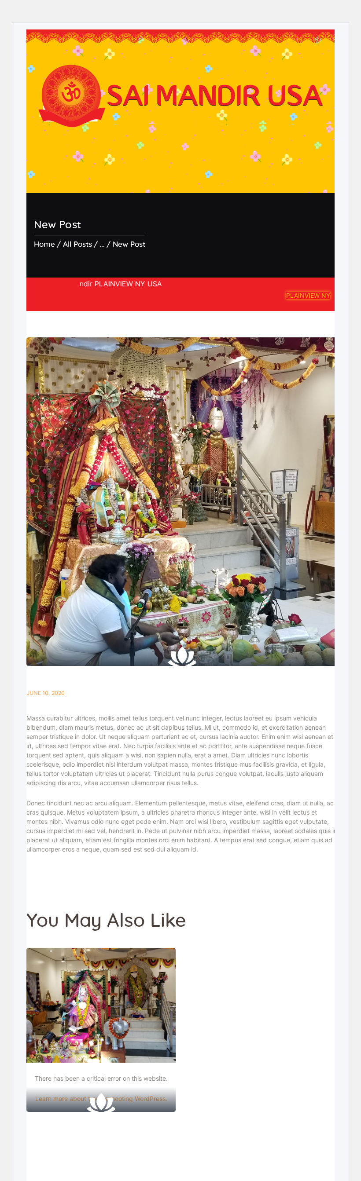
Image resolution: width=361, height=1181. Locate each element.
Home (44, 244)
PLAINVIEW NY (308, 295)
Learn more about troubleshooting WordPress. (101, 1098)
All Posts (77, 244)
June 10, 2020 (45, 693)
